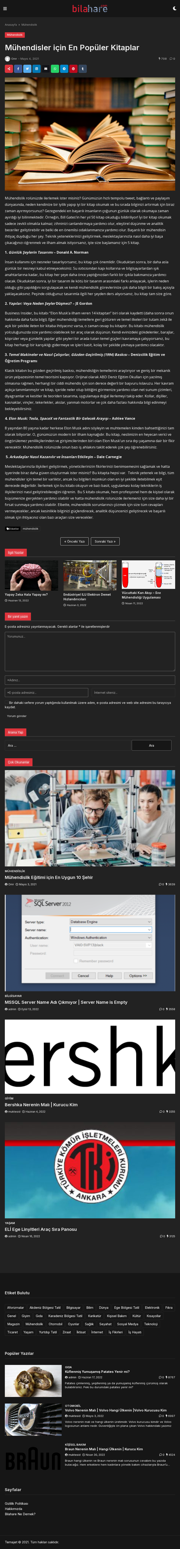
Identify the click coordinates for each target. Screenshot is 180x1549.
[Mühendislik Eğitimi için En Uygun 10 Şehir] (90, 818)
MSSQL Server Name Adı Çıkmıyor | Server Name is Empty (66, 1002)
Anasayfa (11, 24)
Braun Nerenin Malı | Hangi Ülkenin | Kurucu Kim (104, 1449)
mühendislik (30, 528)
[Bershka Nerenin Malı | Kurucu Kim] (90, 1057)
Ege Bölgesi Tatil (126, 1307)
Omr (14, 58)
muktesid (14, 1111)
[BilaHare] (89, 9)
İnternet (97, 1332)
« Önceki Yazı (74, 541)
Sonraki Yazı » (105, 541)
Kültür (136, 1316)
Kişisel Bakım (117, 1316)
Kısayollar (154, 1316)
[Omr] (7, 58)
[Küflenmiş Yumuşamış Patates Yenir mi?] (33, 1381)
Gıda (39, 1316)
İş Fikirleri (116, 1332)
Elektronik (152, 1307)
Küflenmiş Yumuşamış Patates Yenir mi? (97, 1372)
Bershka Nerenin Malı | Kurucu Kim (41, 1104)
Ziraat (67, 1332)
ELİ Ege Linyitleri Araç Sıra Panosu (41, 1229)
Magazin (13, 1324)
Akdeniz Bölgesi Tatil (45, 1307)
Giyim (26, 1316)
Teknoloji (151, 1324)
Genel (11, 1316)
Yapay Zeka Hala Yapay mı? (26, 594)
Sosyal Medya (127, 1324)
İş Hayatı (134, 1332)
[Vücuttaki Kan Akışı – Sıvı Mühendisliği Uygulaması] (148, 574)
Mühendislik (29, 24)
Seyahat (105, 1324)
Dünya (103, 1307)
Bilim (89, 1307)
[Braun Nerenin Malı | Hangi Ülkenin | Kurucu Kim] (33, 1458)
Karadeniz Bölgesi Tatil (65, 1316)
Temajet (11, 1542)
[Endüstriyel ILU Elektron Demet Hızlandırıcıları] (90, 575)
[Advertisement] (90, 1256)
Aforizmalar (15, 1307)
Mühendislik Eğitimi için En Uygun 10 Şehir (49, 877)
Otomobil (55, 1324)
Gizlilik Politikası (16, 1503)
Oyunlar (73, 1324)
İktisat (81, 1332)
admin (12, 1009)
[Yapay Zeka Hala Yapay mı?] (31, 575)
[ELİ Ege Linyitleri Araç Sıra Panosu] (90, 1170)
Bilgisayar (73, 1307)
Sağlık (89, 1324)
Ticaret (12, 1332)
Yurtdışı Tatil (48, 1332)
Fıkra (169, 1307)
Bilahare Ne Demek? (20, 1514)
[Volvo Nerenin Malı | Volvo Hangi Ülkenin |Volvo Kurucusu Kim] (33, 1420)
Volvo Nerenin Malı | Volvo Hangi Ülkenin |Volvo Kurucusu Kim (116, 1410)
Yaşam (28, 1332)
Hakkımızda (13, 1509)
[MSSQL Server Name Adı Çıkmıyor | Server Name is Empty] (90, 943)
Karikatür (94, 1316)
